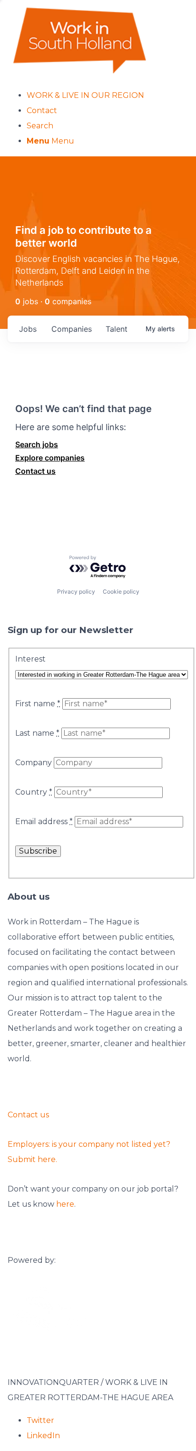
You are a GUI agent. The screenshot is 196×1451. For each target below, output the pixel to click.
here (65, 1204)
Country (33, 792)
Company (33, 762)
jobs (28, 329)
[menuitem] (107, 95)
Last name (37, 733)
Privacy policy (76, 591)
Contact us (35, 471)
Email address (44, 821)
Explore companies (50, 457)
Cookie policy (121, 591)
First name (37, 703)
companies (71, 329)
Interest (30, 658)
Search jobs (36, 444)
